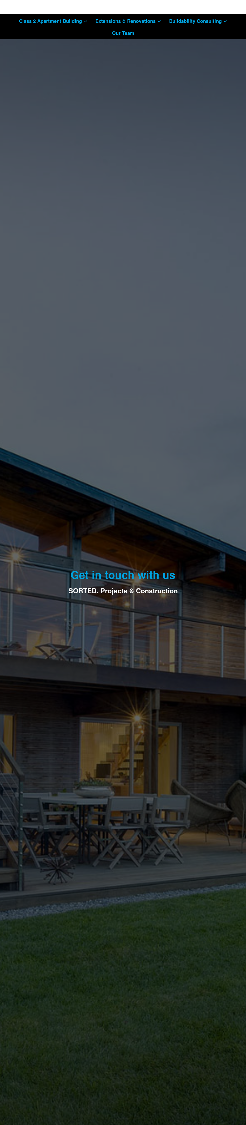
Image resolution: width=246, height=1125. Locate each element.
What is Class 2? (36, 7)
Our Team (123, 32)
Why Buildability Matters (193, 20)
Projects (28, 20)
